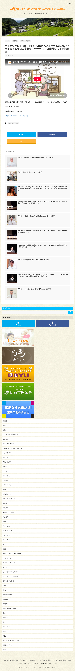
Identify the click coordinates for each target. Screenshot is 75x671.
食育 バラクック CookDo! (11, 640)
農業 (4, 425)
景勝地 (5, 503)
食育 (4, 622)
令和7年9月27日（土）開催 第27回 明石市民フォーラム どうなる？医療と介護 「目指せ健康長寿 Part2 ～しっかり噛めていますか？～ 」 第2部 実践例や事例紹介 (42, 188)
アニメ (5, 567)
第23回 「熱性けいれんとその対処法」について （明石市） (37, 216)
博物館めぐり (7, 494)
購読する (7, 308)
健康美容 (5, 439)
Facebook (52, 134)
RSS (22, 141)
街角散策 (5, 517)
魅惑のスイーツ (7, 645)
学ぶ (4, 590)
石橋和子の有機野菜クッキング (12, 448)
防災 (4, 636)
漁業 (4, 430)
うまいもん (6, 526)
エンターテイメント (9, 562)
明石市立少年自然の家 (10, 608)
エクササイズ (7, 453)
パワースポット (7, 485)
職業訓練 (5, 617)
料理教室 (5, 604)
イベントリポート (8, 558)
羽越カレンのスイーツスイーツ (12, 553)
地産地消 (5, 421)
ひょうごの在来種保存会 (10, 434)
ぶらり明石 (6, 476)
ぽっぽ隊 (5, 480)
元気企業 (5, 457)
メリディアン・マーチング (11, 576)
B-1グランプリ (7, 530)
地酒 (4, 549)
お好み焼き (6, 535)
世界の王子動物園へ (9, 581)
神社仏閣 (5, 508)
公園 (4, 489)
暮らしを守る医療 (13, 123)
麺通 (4, 649)
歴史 (4, 613)
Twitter (22, 134)
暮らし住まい (7, 626)
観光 (4, 521)
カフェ (5, 544)
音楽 (4, 585)
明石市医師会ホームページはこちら (18, 116)
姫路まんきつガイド (9, 498)
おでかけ (5, 471)
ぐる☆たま (6, 540)
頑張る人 (5, 466)
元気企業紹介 (7, 462)
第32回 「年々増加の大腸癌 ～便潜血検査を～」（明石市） (36, 157)
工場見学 (5, 599)
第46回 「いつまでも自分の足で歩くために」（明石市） (35, 289)
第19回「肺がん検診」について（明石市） (31, 172)
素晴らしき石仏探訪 (9, 512)
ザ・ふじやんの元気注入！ (11, 572)
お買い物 (5, 631)
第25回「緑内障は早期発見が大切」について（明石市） (35, 260)
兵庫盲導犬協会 (7, 594)
